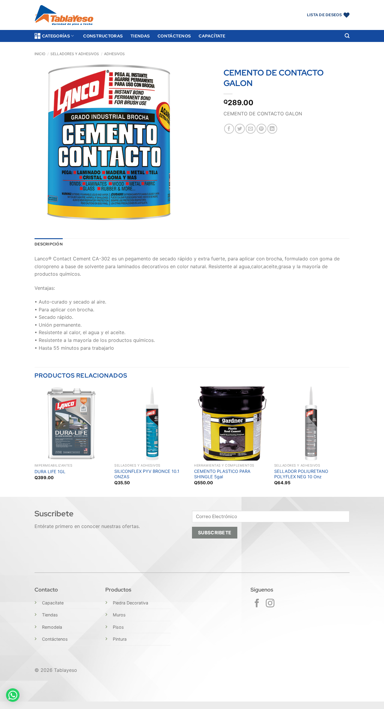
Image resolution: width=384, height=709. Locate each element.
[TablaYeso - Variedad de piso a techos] (64, 15)
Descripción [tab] (48, 244)
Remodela (52, 627)
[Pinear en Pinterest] (261, 129)
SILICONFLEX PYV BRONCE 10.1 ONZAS (146, 474)
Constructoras (103, 36)
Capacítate (212, 36)
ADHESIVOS (114, 54)
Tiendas (140, 36)
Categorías (56, 36)
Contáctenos (174, 36)
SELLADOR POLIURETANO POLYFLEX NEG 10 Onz (301, 474)
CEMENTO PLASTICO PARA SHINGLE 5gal (222, 474)
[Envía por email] (251, 129)
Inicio (39, 54)
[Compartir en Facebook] (229, 129)
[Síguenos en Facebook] (257, 604)
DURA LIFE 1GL (49, 471)
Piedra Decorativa (130, 602)
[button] (347, 36)
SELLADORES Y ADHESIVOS (74, 54)
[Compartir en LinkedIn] (272, 129)
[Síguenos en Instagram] (270, 604)
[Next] (347, 441)
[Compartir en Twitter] (240, 129)
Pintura (120, 639)
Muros (119, 614)
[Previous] (34, 441)
